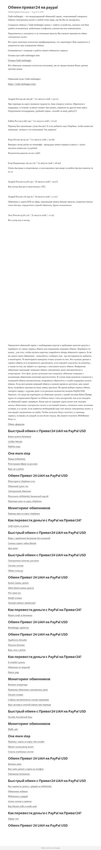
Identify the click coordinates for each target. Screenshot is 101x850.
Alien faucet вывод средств (21, 588)
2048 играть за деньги (18, 526)
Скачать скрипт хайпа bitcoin (22, 543)
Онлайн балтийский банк (20, 717)
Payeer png (13, 672)
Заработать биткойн (17, 640)
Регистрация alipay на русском (22, 463)
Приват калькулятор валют (21, 746)
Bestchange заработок (18, 627)
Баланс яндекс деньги (18, 582)
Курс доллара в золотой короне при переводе (29, 704)
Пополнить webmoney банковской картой (28, 496)
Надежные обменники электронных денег (28, 689)
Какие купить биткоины (19, 436)
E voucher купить (16, 662)
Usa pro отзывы (15, 694)
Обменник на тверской (19, 667)
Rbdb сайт (13, 729)
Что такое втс (14, 592)
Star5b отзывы (15, 598)
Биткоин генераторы (17, 684)
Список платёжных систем (21, 751)
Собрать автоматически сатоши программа (28, 699)
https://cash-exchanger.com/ (22, 84)
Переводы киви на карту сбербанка (25, 501)
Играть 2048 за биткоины (20, 615)
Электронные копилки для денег (23, 560)
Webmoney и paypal (18, 796)
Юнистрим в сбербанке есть (21, 481)
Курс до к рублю (16, 469)
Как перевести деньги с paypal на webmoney (29, 786)
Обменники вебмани (18, 791)
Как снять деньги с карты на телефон (26, 769)
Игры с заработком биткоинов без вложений (29, 538)
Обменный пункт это (18, 486)
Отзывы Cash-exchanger (19, 60)
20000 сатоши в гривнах (20, 801)
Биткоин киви (14, 764)
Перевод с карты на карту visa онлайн (26, 741)
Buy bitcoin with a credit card (22, 806)
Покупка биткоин (16, 645)
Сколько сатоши (15, 565)
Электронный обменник (19, 491)
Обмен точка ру (15, 570)
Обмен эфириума (16, 424)
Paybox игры (14, 446)
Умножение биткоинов (19, 774)
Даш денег (13, 548)
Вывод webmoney (16, 458)
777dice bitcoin (15, 441)
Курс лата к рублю (17, 650)
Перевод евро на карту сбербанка (24, 513)
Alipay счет (13, 818)
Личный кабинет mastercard (21, 603)
